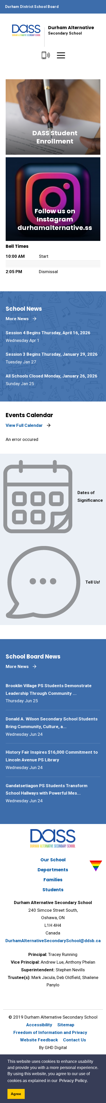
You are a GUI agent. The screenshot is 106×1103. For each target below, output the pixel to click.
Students (53, 890)
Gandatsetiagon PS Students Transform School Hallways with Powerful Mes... (46, 789)
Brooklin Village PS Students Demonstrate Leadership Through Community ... (49, 689)
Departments (53, 870)
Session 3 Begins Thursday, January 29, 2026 (52, 354)
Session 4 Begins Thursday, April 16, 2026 (48, 332)
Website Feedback (39, 1039)
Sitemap (65, 1024)
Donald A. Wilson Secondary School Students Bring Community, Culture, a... (52, 722)
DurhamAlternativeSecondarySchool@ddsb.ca (53, 940)
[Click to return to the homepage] (26, 30)
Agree (16, 1094)
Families (53, 880)
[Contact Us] (46, 55)
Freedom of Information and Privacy (50, 1032)
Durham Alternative (71, 30)
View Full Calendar (24, 425)
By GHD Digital (53, 1047)
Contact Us (74, 1039)
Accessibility (39, 1024)
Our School (53, 860)
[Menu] (61, 55)
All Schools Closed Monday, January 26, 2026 (51, 375)
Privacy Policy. (73, 1080)
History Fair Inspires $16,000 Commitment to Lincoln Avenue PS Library (52, 756)
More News (17, 318)
